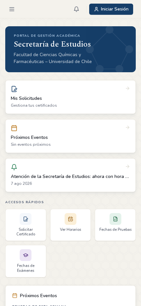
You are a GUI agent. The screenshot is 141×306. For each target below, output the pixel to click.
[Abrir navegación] (12, 9)
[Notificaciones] (76, 9)
